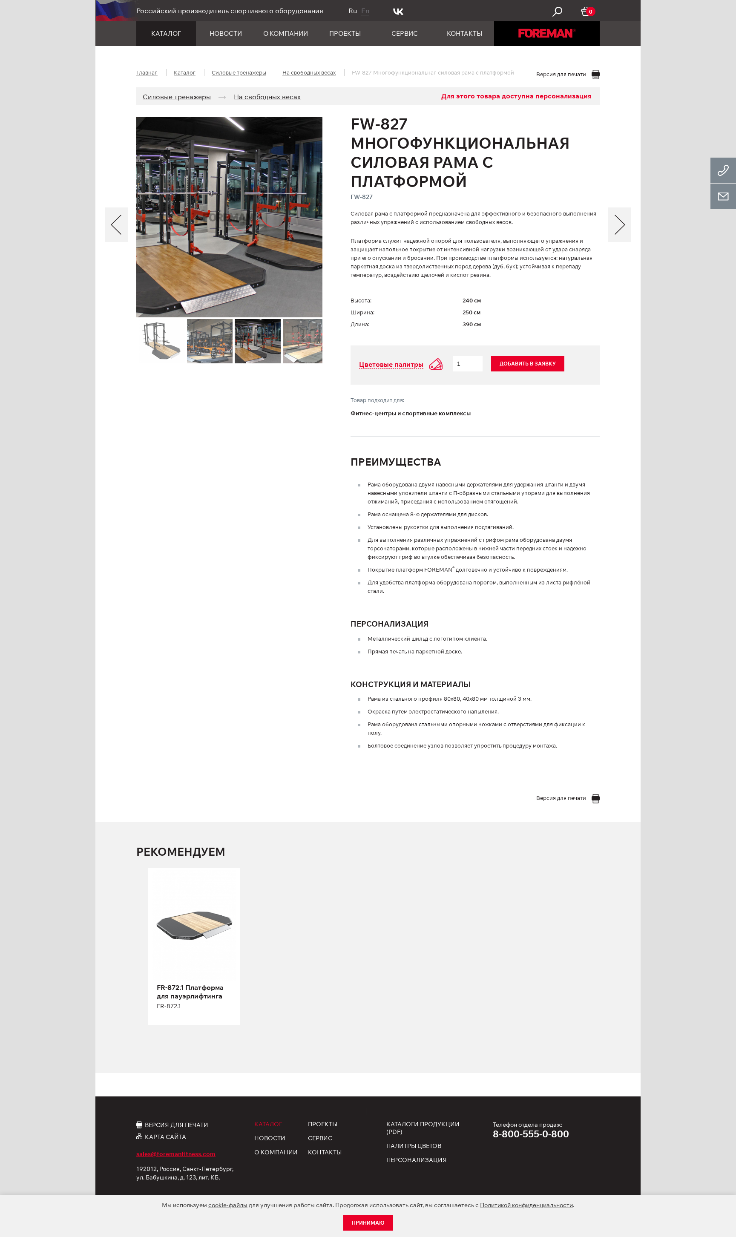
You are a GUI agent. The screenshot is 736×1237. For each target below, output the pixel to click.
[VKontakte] (398, 10)
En (365, 10)
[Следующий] (619, 224)
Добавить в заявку (528, 363)
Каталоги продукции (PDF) (423, 1128)
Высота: (361, 300)
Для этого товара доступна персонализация (516, 96)
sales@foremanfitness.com (176, 1154)
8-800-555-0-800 (531, 1134)
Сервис (404, 33)
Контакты (464, 33)
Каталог (166, 33)
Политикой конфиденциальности (526, 1205)
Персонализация (416, 1160)
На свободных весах (309, 72)
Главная (147, 72)
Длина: (360, 324)
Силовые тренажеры (239, 72)
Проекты (345, 33)
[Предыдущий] (116, 224)
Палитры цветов (413, 1146)
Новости (226, 33)
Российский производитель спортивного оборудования (229, 10)
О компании (285, 33)
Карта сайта (165, 1136)
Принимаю (368, 1223)
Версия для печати (176, 1124)
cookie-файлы (227, 1205)
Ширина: (362, 312)
